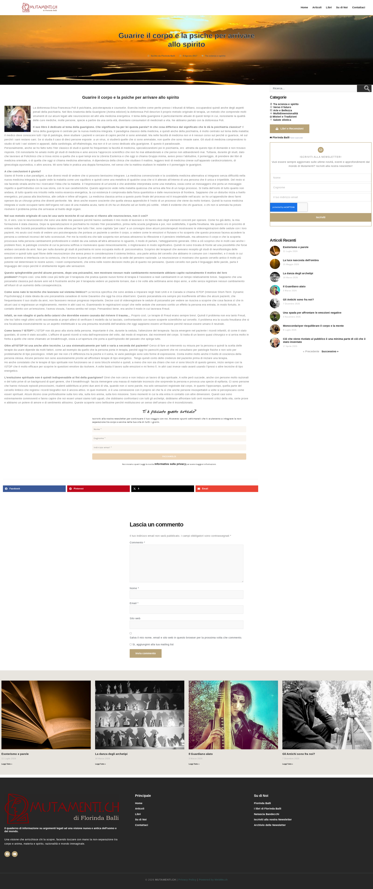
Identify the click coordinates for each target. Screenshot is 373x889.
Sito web (135, 618)
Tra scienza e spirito (215, 56)
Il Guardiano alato (294, 286)
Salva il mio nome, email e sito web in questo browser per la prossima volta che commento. (186, 637)
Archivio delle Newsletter (270, 825)
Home (304, 7)
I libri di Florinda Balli (267, 808)
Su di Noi (342, 7)
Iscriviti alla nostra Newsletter (273, 819)
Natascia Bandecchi (266, 814)
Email (134, 603)
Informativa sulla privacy (170, 464)
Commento (137, 542)
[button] (34, 488)
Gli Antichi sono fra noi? (298, 299)
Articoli (317, 7)
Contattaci (358, 7)
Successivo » (330, 351)
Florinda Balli (262, 803)
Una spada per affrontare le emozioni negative (312, 312)
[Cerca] (364, 88)
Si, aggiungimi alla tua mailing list (153, 644)
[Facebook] (7, 854)
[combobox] (313, 88)
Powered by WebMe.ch (213, 879)
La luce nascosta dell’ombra (301, 260)
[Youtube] (15, 854)
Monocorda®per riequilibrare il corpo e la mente (313, 325)
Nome (134, 588)
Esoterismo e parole (295, 247)
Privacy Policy (187, 879)
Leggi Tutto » (6, 764)
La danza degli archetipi (298, 273)
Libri (329, 7)
